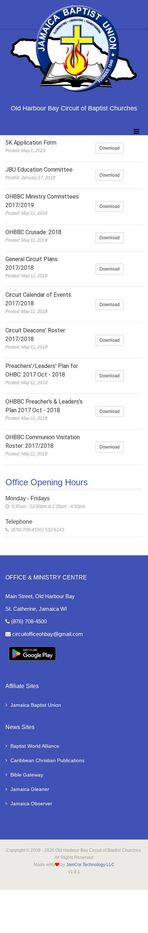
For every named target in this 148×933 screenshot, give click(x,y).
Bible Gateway (26, 775)
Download (110, 148)
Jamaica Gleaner (29, 789)
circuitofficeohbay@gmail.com (47, 634)
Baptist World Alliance (34, 746)
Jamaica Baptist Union (35, 705)
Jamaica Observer (31, 803)
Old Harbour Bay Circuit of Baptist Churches (74, 108)
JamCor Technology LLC (90, 864)
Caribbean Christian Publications (47, 760)
